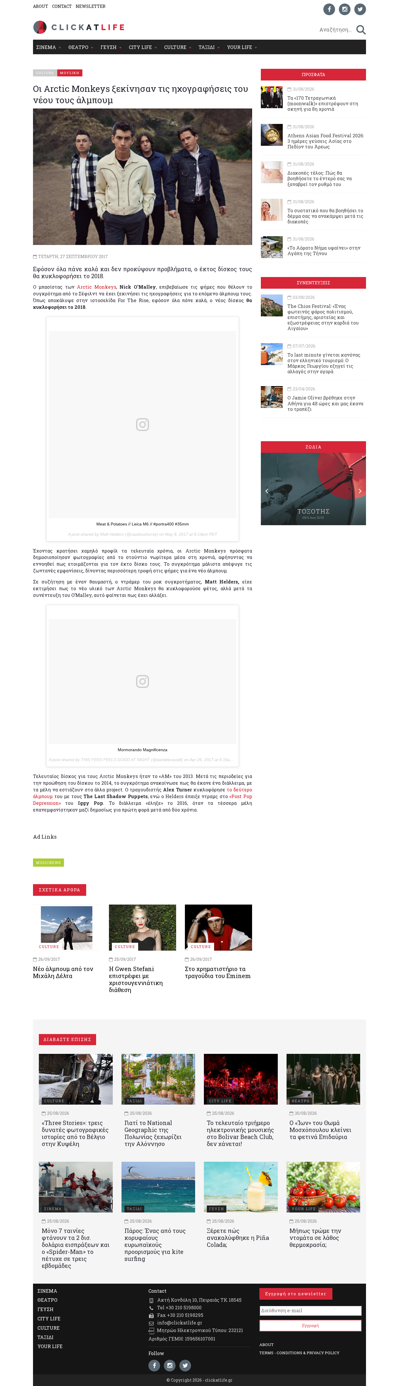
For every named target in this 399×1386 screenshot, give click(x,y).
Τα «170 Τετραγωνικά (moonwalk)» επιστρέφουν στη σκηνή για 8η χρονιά (322, 103)
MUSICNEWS (48, 862)
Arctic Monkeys (96, 287)
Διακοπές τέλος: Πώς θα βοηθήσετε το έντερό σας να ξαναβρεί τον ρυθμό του (319, 178)
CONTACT (62, 6)
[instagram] (345, 9)
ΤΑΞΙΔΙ (207, 47)
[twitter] (360, 9)
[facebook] (329, 9)
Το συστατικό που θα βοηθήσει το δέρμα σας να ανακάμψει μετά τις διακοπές (325, 216)
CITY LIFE (140, 47)
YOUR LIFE (239, 47)
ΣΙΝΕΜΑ (46, 47)
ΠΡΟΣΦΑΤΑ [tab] (313, 74)
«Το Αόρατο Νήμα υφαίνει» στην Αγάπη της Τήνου (323, 250)
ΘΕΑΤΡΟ (78, 47)
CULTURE (175, 47)
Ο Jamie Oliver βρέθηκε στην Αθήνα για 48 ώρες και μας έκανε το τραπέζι (325, 403)
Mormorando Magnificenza (142, 749)
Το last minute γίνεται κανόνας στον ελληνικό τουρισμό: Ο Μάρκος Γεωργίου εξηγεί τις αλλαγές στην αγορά (323, 363)
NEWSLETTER (90, 6)
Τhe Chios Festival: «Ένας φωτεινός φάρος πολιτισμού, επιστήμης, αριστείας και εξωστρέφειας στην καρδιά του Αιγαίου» (323, 317)
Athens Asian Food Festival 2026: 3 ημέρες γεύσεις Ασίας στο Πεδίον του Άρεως (325, 141)
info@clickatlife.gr (179, 1323)
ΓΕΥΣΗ (108, 47)
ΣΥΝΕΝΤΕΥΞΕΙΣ (313, 282)
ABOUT (40, 6)
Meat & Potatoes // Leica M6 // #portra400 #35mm (142, 524)
